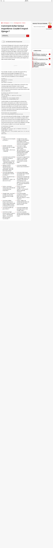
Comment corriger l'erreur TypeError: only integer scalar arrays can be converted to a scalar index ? (23, 159)
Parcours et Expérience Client (40, 59)
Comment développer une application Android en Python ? (8, 174)
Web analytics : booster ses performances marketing (40, 54)
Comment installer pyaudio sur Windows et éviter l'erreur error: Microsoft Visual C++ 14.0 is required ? (23, 196)
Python (23, 22)
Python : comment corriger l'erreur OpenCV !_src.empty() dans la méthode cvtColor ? (22, 189)
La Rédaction (5, 35)
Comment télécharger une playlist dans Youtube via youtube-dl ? (23, 174)
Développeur (6, 22)
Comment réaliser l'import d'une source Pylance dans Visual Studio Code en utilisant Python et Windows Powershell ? (9, 203)
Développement (17, 22)
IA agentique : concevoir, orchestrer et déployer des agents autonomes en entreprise (40, 64)
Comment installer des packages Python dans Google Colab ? (22, 209)
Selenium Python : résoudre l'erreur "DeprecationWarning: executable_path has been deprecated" (8, 168)
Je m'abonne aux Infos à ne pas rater (14, 41)
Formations (37, 50)
